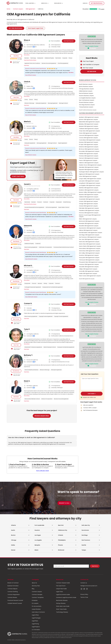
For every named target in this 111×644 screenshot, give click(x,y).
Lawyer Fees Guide (61, 588)
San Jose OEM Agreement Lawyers (89, 239)
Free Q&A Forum (60, 586)
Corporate (64, 58)
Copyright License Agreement (45, 316)
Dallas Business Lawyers (85, 91)
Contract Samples (37, 594)
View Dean (16, 396)
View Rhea (16, 56)
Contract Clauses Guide (63, 583)
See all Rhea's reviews (30, 75)
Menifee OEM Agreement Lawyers (88, 188)
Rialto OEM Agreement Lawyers (88, 219)
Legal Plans (35, 621)
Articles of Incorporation (46, 398)
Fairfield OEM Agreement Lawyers (88, 153)
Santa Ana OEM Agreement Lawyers (89, 241)
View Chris (16, 97)
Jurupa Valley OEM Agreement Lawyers (90, 178)
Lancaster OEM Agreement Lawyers (89, 181)
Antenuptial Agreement (41, 103)
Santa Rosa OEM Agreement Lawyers (89, 251)
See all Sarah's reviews (30, 219)
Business (27, 58)
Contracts (45, 202)
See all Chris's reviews (30, 115)
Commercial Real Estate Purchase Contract (64, 247)
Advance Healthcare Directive (31, 369)
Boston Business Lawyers (86, 86)
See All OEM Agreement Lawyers (86, 278)
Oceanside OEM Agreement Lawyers (89, 199)
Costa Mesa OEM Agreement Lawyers (89, 140)
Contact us (83, 583)
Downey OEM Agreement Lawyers (88, 142)
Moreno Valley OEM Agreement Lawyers (90, 192)
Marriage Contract (63, 103)
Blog (33, 588)
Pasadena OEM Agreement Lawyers (89, 210)
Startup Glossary (60, 603)
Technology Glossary (62, 612)
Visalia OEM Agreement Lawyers (88, 273)
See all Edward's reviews (31, 259)
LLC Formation (36, 629)
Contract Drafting (13, 591)
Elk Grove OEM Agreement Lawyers (89, 149)
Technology (33, 58)
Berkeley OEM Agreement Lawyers (88, 124)
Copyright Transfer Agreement (61, 316)
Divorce (31, 99)
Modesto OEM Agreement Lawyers (88, 190)
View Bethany (16, 371)
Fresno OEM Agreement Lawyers (88, 160)
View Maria (16, 137)
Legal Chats (59, 591)
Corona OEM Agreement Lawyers (88, 137)
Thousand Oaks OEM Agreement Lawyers (90, 262)
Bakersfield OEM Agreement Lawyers (89, 122)
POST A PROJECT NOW (42, 470)
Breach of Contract (13, 583)
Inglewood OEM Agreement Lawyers (89, 174)
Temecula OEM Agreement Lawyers (89, 260)
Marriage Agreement (52, 103)
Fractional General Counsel (15, 600)
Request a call (64, 503)
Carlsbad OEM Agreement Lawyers (89, 128)
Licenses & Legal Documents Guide (66, 597)
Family (26, 99)
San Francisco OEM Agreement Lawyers (90, 237)
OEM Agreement (30, 9)
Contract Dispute (12, 588)
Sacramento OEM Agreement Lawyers (90, 228)
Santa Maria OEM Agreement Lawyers (89, 248)
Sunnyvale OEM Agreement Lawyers (89, 257)
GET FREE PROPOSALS (96, 3)
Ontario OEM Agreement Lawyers (88, 201)
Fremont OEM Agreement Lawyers (88, 158)
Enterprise (34, 600)
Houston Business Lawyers (86, 95)
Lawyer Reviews (36, 609)
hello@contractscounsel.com (88, 586)
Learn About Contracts (38, 612)
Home (8, 9)
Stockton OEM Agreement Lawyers (89, 255)
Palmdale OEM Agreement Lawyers (89, 208)
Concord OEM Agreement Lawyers (88, 135)
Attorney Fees (36, 586)
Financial (39, 202)
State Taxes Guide (61, 609)
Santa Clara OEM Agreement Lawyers (89, 244)
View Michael (16, 281)
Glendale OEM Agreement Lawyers (89, 167)
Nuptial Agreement (62, 143)
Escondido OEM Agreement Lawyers (89, 151)
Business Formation (13, 586)
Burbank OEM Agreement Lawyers (88, 126)
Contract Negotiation (14, 594)
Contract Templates (38, 597)
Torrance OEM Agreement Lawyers (89, 264)
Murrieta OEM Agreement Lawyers (88, 194)
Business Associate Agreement (49, 63)
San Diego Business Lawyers (87, 105)
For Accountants (36, 606)
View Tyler (16, 345)
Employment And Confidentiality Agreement (52, 287)
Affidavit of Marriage (29, 103)
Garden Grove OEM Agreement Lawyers (90, 165)
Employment (40, 58)
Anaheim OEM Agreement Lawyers (89, 117)
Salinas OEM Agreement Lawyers (88, 230)
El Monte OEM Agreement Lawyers (88, 147)
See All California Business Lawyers (87, 110)
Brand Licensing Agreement (31, 247)
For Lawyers (35, 603)
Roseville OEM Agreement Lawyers (88, 226)
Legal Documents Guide (63, 594)
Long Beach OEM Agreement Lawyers (89, 183)
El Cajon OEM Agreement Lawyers (88, 144)
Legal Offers (35, 615)
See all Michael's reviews (31, 297)
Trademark (37, 243)
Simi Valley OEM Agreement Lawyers (89, 253)
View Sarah (16, 200)
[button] (20, 525)
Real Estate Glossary (62, 600)
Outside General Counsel (15, 603)
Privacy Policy (84, 594)
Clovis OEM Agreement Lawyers (88, 133)
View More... (27, 65)
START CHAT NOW (18, 176)
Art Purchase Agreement (51, 207)
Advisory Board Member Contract (32, 398)
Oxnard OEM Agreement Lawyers (88, 206)
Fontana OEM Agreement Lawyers (88, 156)
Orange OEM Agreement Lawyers (88, 203)
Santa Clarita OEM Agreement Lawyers (90, 246)
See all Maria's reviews (30, 155)
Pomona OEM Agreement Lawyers (88, 213)
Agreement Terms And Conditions (32, 63)
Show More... (27, 55)
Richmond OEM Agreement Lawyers (89, 221)
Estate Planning (66, 202)
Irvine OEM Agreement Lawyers (88, 176)
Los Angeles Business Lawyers (87, 98)
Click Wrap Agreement (63, 63)
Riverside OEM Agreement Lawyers (88, 223)
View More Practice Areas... (30, 60)
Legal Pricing (35, 624)
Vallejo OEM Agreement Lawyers (88, 269)
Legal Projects (36, 627)
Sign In (85, 3)
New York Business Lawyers (86, 100)
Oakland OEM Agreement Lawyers (88, 197)
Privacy (70, 58)
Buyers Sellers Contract (64, 207)
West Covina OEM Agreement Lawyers (90, 276)
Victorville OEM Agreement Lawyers (89, 271)
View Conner (16, 319)
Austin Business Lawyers (85, 84)
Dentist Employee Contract (50, 347)
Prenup (35, 99)
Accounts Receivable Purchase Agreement (34, 207)
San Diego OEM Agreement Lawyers (89, 235)
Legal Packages (36, 618)
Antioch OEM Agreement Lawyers (88, 119)
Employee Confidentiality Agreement (65, 347)
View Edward (16, 241)
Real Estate (58, 58)
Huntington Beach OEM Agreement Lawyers (91, 172)
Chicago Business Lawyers (86, 89)
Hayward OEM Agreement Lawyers (88, 169)
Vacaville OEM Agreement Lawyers (89, 266)
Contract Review (12, 597)
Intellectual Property (49, 58)
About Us (34, 583)
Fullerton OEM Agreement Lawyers (88, 163)
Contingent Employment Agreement (33, 287)
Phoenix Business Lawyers (86, 102)
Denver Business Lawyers (86, 93)
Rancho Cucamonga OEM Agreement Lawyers (90, 215)
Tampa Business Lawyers (86, 107)
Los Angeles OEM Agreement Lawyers (89, 185)
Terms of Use (84, 597)
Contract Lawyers (18, 9)
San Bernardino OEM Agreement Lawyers (90, 232)
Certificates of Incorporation (45, 247)
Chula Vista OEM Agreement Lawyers (89, 131)
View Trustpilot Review (91, 46)
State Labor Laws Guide (62, 606)
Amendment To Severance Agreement (33, 347)
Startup (45, 283)
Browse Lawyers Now (42, 416)
